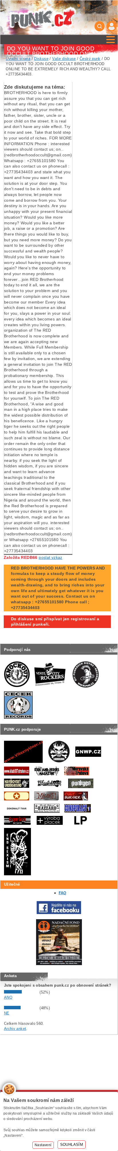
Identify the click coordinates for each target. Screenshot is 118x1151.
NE (6, 1013)
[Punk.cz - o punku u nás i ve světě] (42, 17)
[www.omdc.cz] (59, 964)
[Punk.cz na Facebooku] (59, 913)
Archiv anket (15, 1028)
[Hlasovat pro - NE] (21, 1008)
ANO (8, 997)
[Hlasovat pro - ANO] (21, 992)
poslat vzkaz (50, 557)
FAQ (62, 893)
